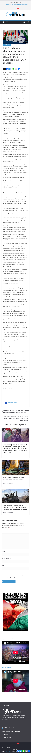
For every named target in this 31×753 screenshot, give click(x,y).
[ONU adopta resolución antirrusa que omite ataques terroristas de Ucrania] (15, 461)
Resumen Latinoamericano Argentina (11, 731)
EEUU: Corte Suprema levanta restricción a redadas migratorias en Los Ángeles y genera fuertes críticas (15, 418)
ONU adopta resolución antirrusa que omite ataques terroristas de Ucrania (14, 479)
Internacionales (7, 44)
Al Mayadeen (5, 734)
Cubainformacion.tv (6, 737)
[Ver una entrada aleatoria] (27, 22)
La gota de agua (6, 667)
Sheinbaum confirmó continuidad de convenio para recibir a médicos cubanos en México (16, 411)
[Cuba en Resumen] (3, 22)
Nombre (4, 551)
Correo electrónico (7, 558)
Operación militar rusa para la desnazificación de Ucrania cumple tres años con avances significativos (15, 507)
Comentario (5, 532)
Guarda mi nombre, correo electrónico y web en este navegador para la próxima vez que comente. (15, 576)
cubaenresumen (19, 65)
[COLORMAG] (11, 709)
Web (3, 565)
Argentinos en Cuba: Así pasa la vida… (13, 639)
